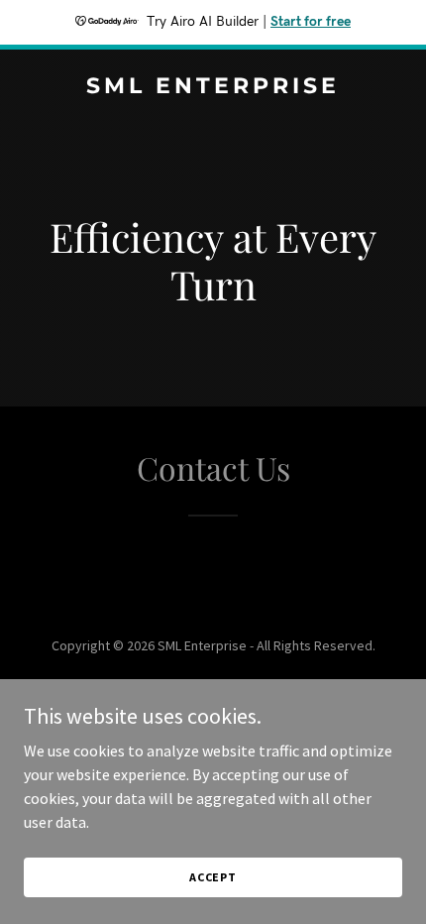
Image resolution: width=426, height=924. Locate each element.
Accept (213, 876)
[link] (213, 87)
